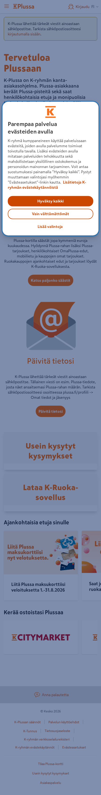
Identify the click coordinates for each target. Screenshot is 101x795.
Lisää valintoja (50, 227)
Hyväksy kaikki (50, 201)
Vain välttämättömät (50, 214)
